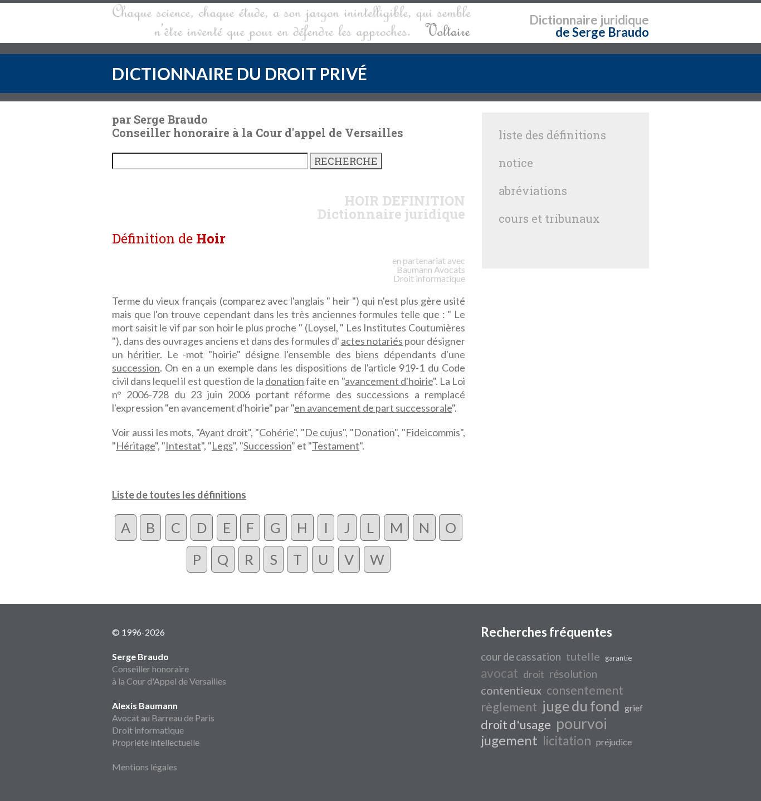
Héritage (135, 445)
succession (136, 368)
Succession (267, 445)
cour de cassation (521, 657)
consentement (585, 690)
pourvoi (581, 723)
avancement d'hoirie (389, 381)
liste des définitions (552, 135)
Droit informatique (148, 730)
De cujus (324, 432)
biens (367, 354)
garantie (618, 657)
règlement (509, 707)
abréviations (533, 190)
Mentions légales (144, 766)
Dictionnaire (563, 19)
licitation (567, 740)
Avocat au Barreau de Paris (163, 717)
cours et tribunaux (549, 218)
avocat (499, 673)
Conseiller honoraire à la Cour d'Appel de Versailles (169, 668)
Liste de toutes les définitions (179, 495)
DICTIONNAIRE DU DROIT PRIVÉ (239, 74)
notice (516, 162)
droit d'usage (516, 724)
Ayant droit (223, 432)
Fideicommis (433, 432)
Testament (335, 445)
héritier (144, 354)
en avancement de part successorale (373, 408)
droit (533, 674)
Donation (374, 432)
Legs (222, 445)
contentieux (511, 690)
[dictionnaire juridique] (291, 23)
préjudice (614, 741)
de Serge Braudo (602, 32)
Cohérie (276, 432)
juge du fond (580, 705)
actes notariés (372, 341)
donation (284, 381)
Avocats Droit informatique (429, 274)
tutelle (583, 656)
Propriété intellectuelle (155, 742)
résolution (573, 674)
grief (634, 707)
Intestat (183, 445)
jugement (509, 740)
